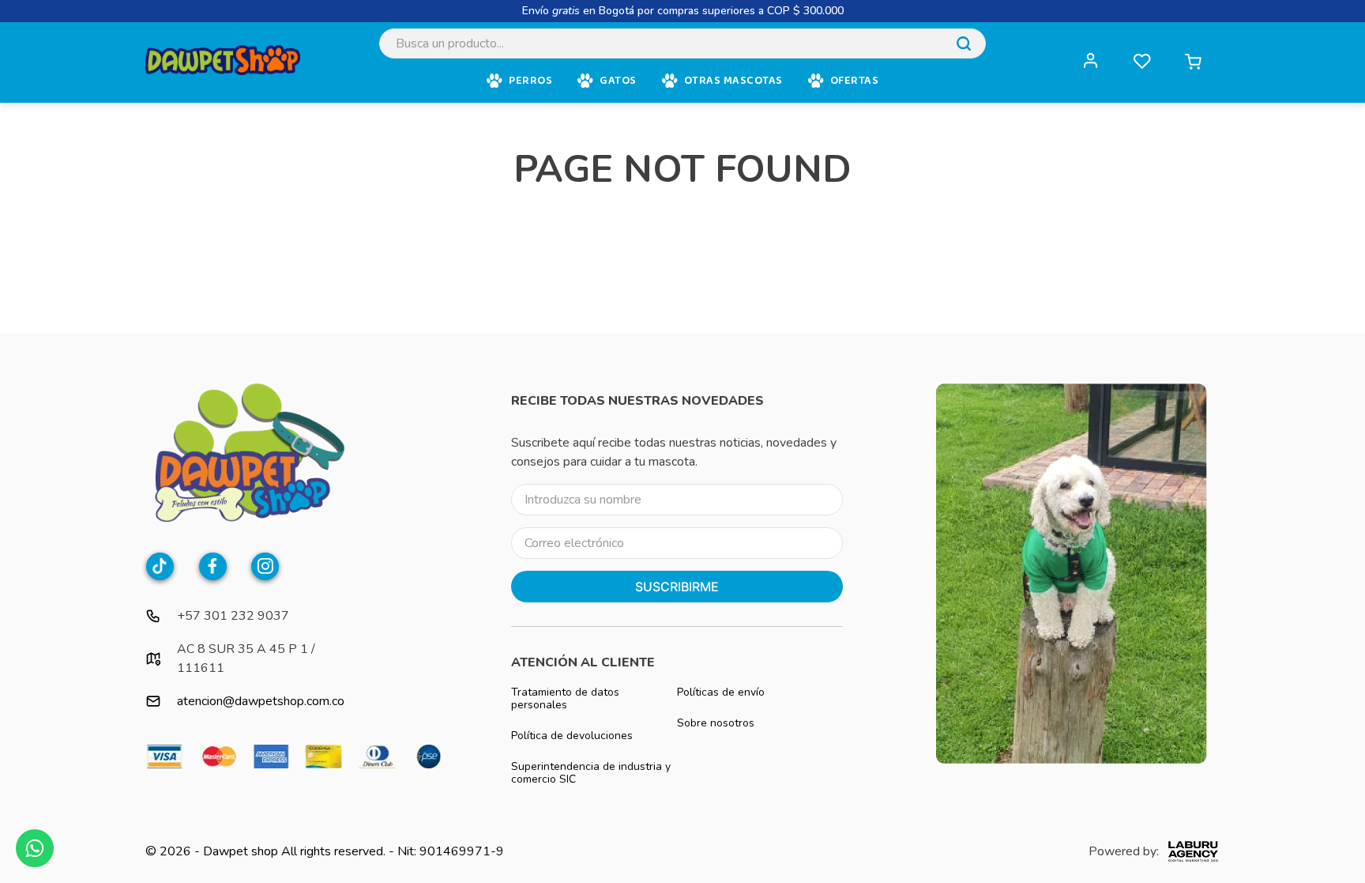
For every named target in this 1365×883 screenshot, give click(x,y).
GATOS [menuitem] (618, 80)
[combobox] (682, 43)
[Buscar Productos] (964, 43)
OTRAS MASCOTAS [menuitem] (733, 80)
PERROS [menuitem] (530, 80)
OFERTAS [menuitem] (854, 80)
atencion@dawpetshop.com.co (260, 701)
